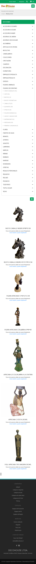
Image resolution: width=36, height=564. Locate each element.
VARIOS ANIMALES (10, 91)
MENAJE (5, 153)
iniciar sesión (12, 1)
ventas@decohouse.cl (18, 541)
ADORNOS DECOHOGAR (10, 40)
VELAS (5, 191)
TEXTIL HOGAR (7, 188)
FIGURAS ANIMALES (9, 85)
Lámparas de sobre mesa (18, 495)
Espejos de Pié (18, 511)
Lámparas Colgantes (18, 490)
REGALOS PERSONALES (10, 171)
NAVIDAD (5, 160)
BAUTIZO (7, 97)
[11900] (14, 282)
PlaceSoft (32, 561)
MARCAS (5, 150)
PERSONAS (8, 122)
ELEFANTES (8, 106)
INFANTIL (5, 136)
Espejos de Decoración (18, 508)
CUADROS (6, 64)
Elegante (18, 524)
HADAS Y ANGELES (10, 116)
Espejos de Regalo (18, 514)
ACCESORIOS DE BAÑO (10, 26)
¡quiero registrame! (21, 232)
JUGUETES (6, 143)
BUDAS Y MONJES (10, 100)
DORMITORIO (7, 71)
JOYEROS (5, 140)
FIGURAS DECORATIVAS (10, 88)
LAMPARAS (6, 147)
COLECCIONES (7, 57)
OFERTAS (6, 167)
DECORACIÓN (7, 67)
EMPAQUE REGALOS (9, 78)
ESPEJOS (5, 81)
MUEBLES (6, 157)
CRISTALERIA (7, 61)
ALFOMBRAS (7, 43)
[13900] (14, 248)
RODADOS (6, 181)
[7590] (14, 400)
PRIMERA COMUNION (11, 125)
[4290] (14, 355)
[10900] (14, 316)
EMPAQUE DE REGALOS (10, 74)
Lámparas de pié (18, 492)
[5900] (14, 214)
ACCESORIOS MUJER (9, 33)
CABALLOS (8, 103)
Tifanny (18, 501)
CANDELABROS (7, 54)
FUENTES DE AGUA (8, 133)
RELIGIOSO (6, 174)
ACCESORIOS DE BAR (9, 30)
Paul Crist (18, 527)
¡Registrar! (21, 1)
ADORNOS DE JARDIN (9, 36)
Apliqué (18, 487)
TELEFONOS (6, 184)
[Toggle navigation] (33, 6)
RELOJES (5, 177)
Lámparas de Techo (18, 498)
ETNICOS (7, 110)
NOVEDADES (7, 164)
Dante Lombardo (18, 522)
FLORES (5, 129)
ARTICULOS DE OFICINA (10, 47)
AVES (7, 94)
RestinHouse (18, 530)
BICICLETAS (6, 50)
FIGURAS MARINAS (10, 113)
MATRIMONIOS (9, 119)
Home (3, 14)
